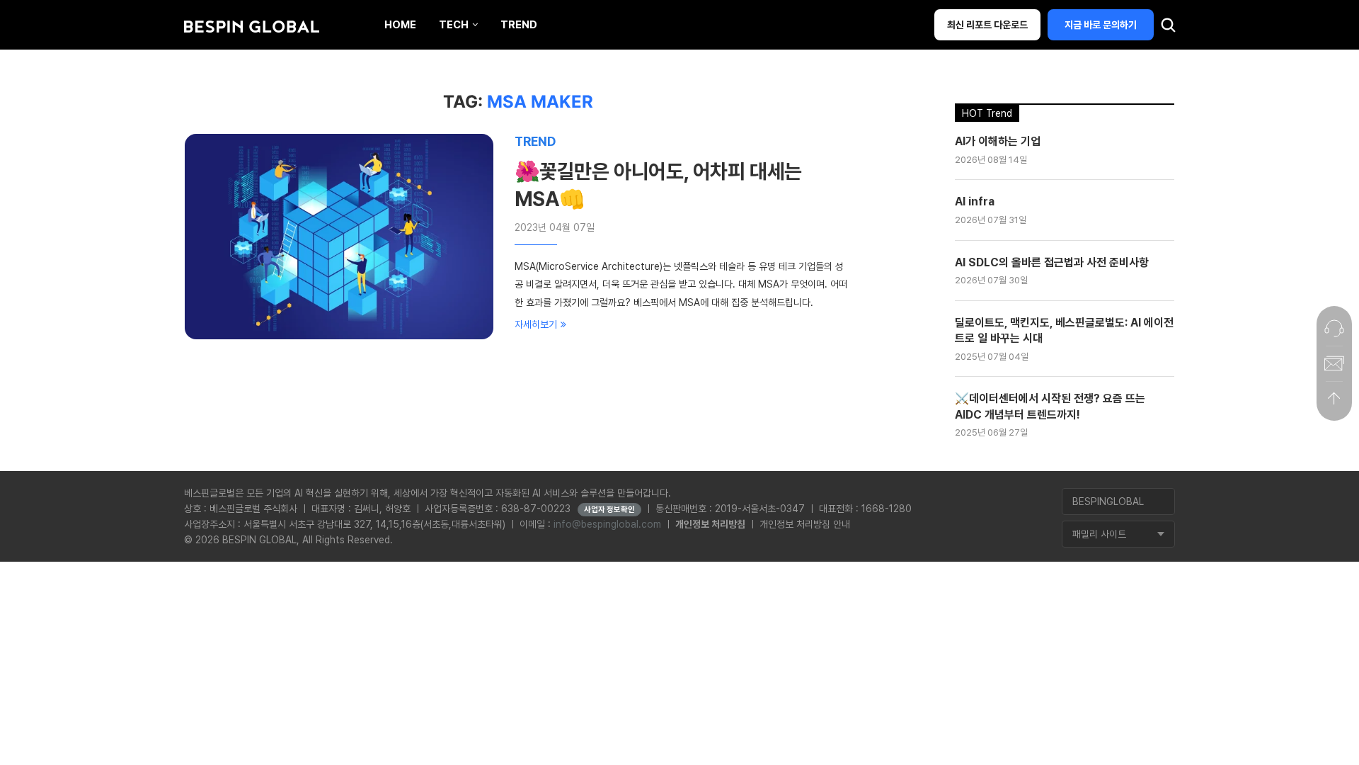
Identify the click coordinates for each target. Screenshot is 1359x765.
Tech (454, 24)
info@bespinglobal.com (607, 524)
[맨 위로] (1334, 398)
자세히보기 (536, 324)
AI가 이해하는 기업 (997, 141)
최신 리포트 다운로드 (987, 24)
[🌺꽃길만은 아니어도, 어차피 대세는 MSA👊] (339, 236)
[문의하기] (1334, 328)
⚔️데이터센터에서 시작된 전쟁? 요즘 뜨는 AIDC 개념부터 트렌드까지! (1050, 406)
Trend (518, 24)
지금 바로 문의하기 (1101, 24)
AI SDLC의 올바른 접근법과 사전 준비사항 (1052, 262)
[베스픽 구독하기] (1334, 363)
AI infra (974, 201)
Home (400, 24)
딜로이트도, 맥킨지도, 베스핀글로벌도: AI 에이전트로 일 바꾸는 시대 (1064, 330)
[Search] (1168, 28)
